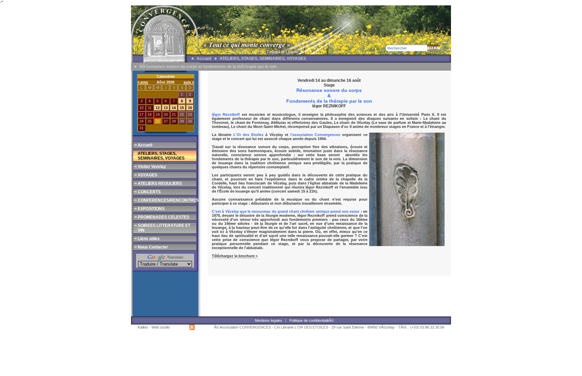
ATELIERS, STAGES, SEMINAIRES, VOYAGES (263, 58)
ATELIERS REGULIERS (160, 183)
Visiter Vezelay (152, 166)
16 (190, 108)
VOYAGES (147, 175)
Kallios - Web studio (154, 327)
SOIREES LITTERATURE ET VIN (164, 228)
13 (166, 108)
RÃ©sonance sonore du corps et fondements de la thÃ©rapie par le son (208, 66)
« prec (142, 82)
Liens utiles (149, 238)
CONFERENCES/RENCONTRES (167, 200)
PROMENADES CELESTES (163, 217)
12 (158, 108)
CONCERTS (149, 192)
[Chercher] (433, 47)
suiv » (189, 82)
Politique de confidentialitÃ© (311, 320)
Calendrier (166, 76)
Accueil (204, 58)
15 (182, 108)
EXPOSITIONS (151, 208)
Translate (174, 257)
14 (174, 108)
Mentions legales (268, 320)
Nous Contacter (153, 247)
